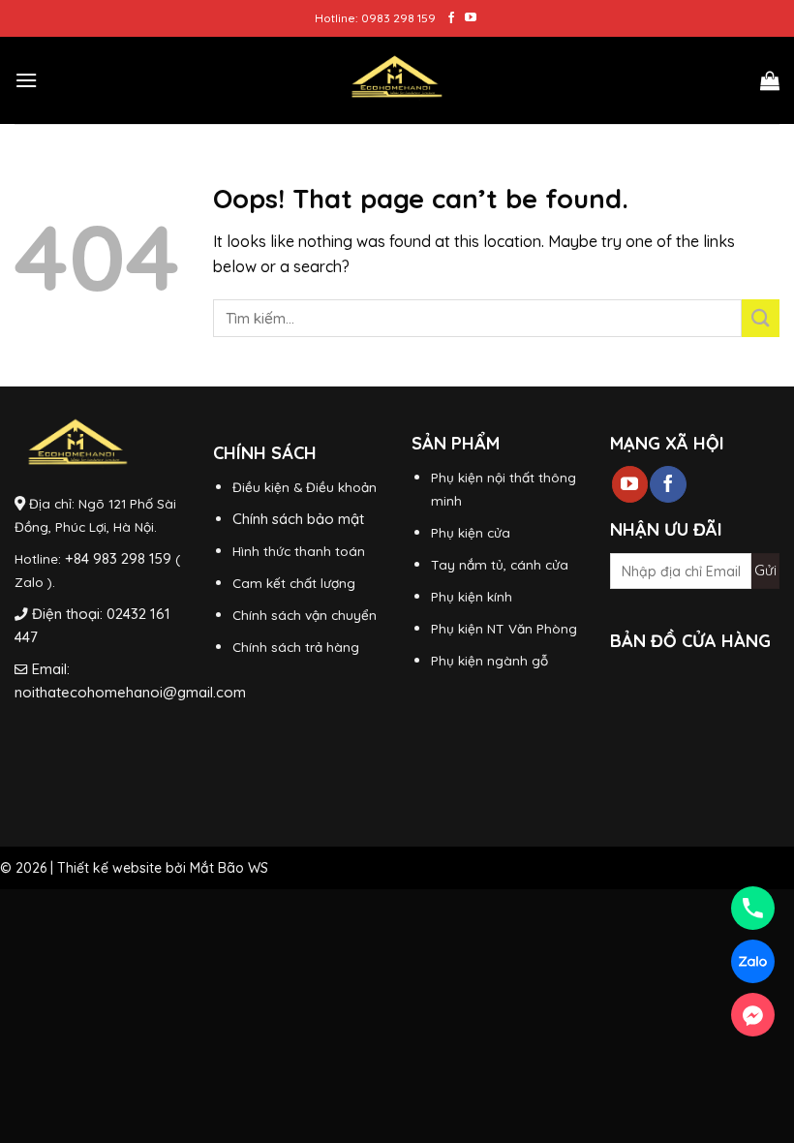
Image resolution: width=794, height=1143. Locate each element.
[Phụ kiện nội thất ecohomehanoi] (397, 80)
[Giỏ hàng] (769, 80)
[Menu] (26, 80)
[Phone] (753, 908)
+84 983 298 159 (118, 558)
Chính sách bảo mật (298, 519)
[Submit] (760, 318)
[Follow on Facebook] (451, 18)
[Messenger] (753, 1014)
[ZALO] (753, 961)
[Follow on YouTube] (470, 18)
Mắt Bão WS (229, 868)
